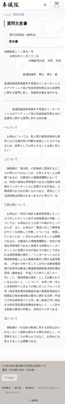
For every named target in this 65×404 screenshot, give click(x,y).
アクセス (9, 377)
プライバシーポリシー (49, 388)
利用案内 (6, 388)
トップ (7, 14)
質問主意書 (18, 14)
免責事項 (29, 388)
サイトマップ (12, 392)
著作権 (18, 388)
